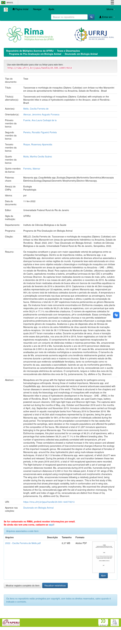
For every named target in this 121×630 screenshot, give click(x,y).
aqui (51, 524)
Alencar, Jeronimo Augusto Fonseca (41, 114)
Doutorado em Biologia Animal (81, 53)
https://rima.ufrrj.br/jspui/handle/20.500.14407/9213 (49, 501)
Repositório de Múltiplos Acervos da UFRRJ (30, 50)
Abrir (103, 575)
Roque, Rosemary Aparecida (37, 144)
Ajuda (51, 9)
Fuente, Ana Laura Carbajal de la (40, 120)
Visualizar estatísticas (55, 585)
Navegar (37, 9)
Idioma (110, 9)
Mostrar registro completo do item (23, 585)
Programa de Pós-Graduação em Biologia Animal (35, 53)
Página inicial (21, 9)
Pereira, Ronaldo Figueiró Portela (40, 132)
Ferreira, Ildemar (31, 168)
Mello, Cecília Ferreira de (36, 108)
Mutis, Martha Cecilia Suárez (37, 156)
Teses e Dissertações (68, 50)
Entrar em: (107, 17)
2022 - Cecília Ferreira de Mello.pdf (23, 543)
